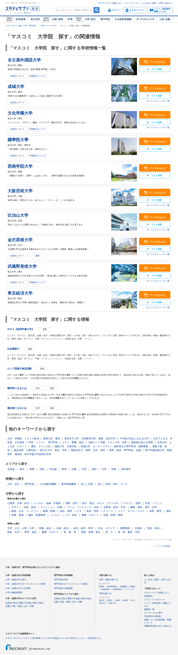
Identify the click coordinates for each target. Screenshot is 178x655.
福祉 (168, 511)
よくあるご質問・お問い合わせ (156, 3)
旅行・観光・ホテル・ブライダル (100, 503)
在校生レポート (17, 76)
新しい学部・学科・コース (112, 484)
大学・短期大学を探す (16, 579)
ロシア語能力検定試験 (19, 368)
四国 (93, 469)
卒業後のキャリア (37, 76)
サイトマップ (131, 3)
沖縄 (113, 469)
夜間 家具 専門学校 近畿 (125, 450)
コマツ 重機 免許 (73, 442)
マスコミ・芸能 (131, 503)
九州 (103, 469)
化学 (133, 600)
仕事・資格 (57, 19)
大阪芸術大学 (20, 190)
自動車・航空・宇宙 (115, 507)
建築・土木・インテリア (24, 511)
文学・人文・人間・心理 (20, 528)
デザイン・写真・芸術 (23, 507)
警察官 (101, 586)
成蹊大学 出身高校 (65, 446)
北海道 (11, 469)
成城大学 (16, 86)
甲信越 (53, 469)
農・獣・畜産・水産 (129, 532)
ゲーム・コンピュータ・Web (83, 507)
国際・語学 (71, 503)
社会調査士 (13, 348)
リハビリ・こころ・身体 (63, 515)
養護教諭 (123, 586)
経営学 (109, 600)
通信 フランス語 (40, 446)
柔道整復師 (117, 589)
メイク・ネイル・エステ (131, 511)
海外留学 (126, 469)
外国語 (138, 528)
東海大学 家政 (51, 438)
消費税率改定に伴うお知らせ (157, 626)
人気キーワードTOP (48, 26)
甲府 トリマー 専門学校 (43, 442)
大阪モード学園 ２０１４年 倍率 (107, 442)
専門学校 (105, 19)
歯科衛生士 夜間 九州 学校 (88, 450)
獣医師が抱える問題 (142, 442)
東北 (22, 469)
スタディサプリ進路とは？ (156, 592)
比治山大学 (18, 215)
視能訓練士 (105, 589)
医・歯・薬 (70, 532)
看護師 (132, 586)
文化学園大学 (20, 113)
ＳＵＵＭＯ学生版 (50, 638)
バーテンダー (129, 589)
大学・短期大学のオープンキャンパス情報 (25, 584)
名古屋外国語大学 (24, 60)
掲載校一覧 (149, 609)
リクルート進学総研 (31, 638)
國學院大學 (18, 139)
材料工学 (102, 603)
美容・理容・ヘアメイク (99, 511)
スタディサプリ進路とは (109, 3)
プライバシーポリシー (154, 599)
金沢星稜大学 (20, 239)
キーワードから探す (153, 613)
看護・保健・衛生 (90, 532)
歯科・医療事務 (36, 515)
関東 (32, 469)
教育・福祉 (31, 532)
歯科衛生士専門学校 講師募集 (131, 446)
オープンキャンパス (145, 19)
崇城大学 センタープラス (95, 446)
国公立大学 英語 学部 (53, 450)
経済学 (101, 600)
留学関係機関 (68, 484)
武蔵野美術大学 (22, 266)
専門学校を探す (61, 579)
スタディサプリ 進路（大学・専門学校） (21, 26)
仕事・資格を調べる (108, 579)
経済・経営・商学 (83, 528)
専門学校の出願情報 (63, 588)
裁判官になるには (17, 388)
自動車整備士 (112, 586)
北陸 (41, 469)
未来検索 (20, 19)
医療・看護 (17, 515)
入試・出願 (164, 19)
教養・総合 (45, 528)
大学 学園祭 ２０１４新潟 (23, 438)
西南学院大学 (20, 166)
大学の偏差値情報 (14, 592)
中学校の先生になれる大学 (134, 438)
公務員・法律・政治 (18, 503)
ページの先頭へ (164, 546)
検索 (97, 10)
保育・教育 (155, 511)
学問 (70, 19)
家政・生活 (13, 532)
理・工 (109, 532)
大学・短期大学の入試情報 (18, 588)
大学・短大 (90, 19)
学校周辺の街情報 (152, 616)
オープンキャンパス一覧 (158, 101)
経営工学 (112, 603)
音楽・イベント (153, 503)
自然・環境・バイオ (71, 511)
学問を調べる (105, 593)
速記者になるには (17, 408)
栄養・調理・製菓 (113, 515)
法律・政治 (62, 528)
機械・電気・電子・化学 (143, 507)
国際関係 (125, 528)
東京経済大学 (20, 293)
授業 (37, 256)
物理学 (125, 600)
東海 (64, 469)
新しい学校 (87, 484)
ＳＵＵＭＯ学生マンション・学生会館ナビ (80, 638)
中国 (84, 469)
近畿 (74, 469)
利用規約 (148, 596)
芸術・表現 (153, 528)
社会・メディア (106, 528)
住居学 (117, 600)
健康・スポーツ (90, 515)
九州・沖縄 (28, 606)
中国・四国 (16, 606)
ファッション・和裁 (51, 507)
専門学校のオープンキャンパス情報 (70, 584)
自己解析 (35, 19)
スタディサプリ (13, 638)
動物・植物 (49, 511)
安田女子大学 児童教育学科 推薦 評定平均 (89, 438)
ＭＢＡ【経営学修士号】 (20, 329)
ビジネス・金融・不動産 (47, 503)
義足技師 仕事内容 (25, 450)
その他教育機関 (123, 19)
